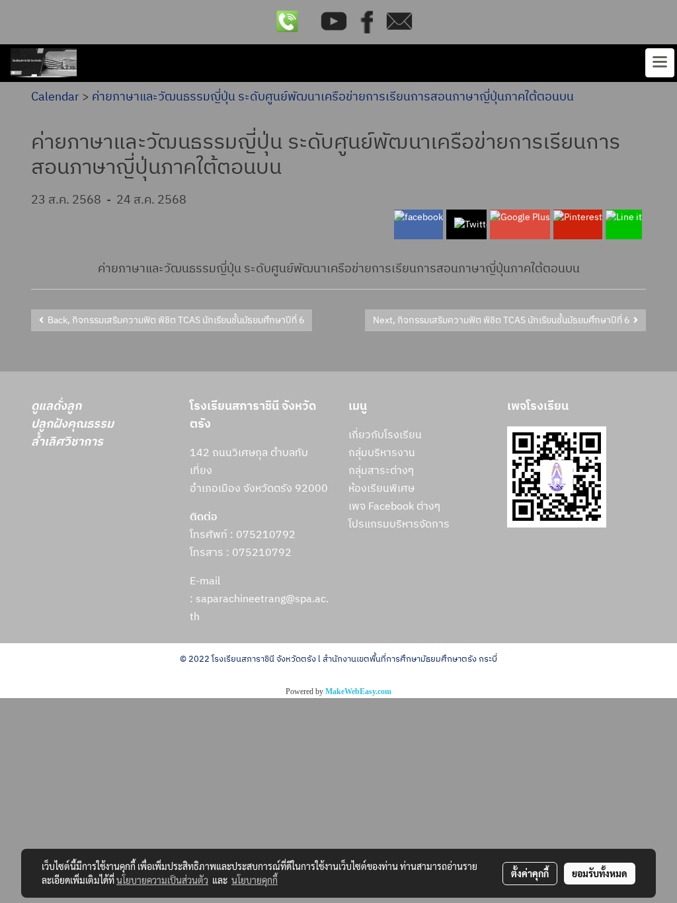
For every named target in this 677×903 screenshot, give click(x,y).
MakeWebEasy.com (358, 691)
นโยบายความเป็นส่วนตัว (162, 880)
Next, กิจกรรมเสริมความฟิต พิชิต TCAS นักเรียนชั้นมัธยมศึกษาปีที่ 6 (503, 320)
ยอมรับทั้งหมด (599, 873)
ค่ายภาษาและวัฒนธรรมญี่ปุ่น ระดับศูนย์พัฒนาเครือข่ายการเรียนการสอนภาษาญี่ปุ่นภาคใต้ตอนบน (333, 97)
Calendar (55, 97)
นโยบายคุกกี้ (254, 880)
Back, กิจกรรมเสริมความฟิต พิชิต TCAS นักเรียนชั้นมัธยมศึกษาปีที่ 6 (174, 320)
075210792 (262, 553)
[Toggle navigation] (659, 62)
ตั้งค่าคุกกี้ (530, 873)
